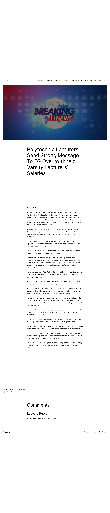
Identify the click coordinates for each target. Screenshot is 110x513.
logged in (40, 418)
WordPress (103, 432)
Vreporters (7, 80)
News (24, 389)
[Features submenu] (60, 80)
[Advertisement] (55, 12)
